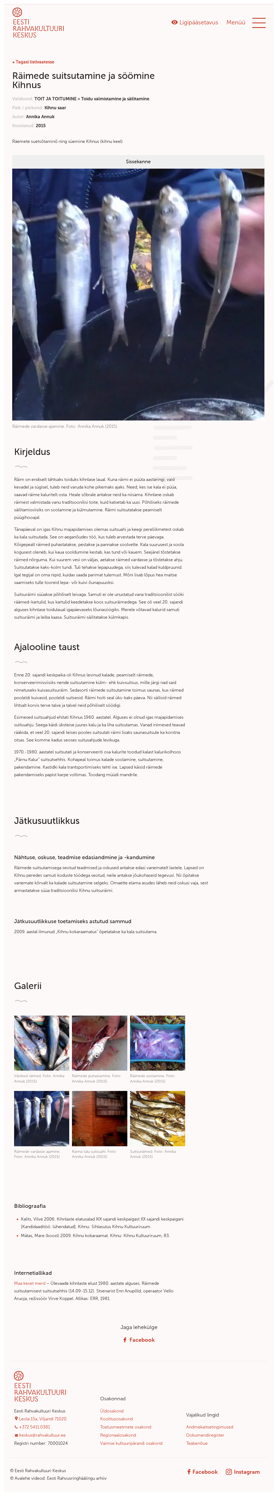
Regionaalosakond (118, 1435)
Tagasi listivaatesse (35, 62)
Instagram (247, 1471)
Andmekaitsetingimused (209, 1427)
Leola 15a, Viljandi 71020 (43, 1418)
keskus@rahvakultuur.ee (42, 1435)
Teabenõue (197, 1443)
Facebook (142, 1340)
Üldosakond (112, 1410)
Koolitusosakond (116, 1418)
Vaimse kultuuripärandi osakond (131, 1443)
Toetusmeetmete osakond (125, 1427)
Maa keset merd (29, 1283)
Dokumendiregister (205, 1435)
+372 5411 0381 (34, 1427)
